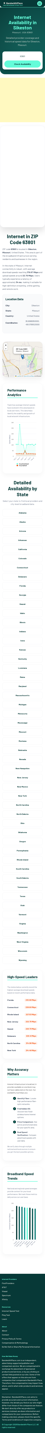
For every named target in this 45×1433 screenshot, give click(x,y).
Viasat (5, 1291)
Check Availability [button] (22, 64)
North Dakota (22, 814)
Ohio (22, 823)
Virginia (22, 923)
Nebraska (22, 750)
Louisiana (22, 668)
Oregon (22, 841)
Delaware (22, 577)
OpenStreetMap (29, 376)
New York (22, 796)
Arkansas (22, 540)
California (22, 549)
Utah (22, 905)
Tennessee (22, 887)
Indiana (22, 631)
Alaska (22, 522)
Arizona (22, 531)
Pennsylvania (22, 850)
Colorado (22, 558)
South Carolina (22, 869)
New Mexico (22, 787)
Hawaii (22, 604)
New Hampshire (23, 768)
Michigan (22, 704)
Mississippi (22, 723)
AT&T (4, 1287)
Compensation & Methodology (15, 1343)
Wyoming (23, 960)
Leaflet (18, 376)
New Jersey (22, 777)
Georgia (22, 595)
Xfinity (5, 1299)
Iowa (22, 640)
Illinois (22, 622)
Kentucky (22, 659)
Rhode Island (22, 860)
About (4, 1330)
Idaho (22, 613)
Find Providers (8, 1283)
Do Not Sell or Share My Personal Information (21, 1347)
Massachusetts (23, 695)
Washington (22, 933)
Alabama (22, 513)
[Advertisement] (22, 100)
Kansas (22, 650)
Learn (4, 1319)
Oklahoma (22, 832)
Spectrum (6, 1295)
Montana (22, 741)
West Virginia (22, 942)
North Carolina (22, 805)
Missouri (22, 732)
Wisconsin (22, 951)
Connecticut (22, 567)
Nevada (22, 759)
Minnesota (22, 713)
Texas (22, 896)
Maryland (22, 686)
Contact (5, 1335)
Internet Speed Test (10, 1311)
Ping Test (6, 1315)
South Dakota (22, 878)
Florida (22, 586)
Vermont (22, 914)
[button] (22, 357)
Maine (22, 677)
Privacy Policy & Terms (11, 1339)
